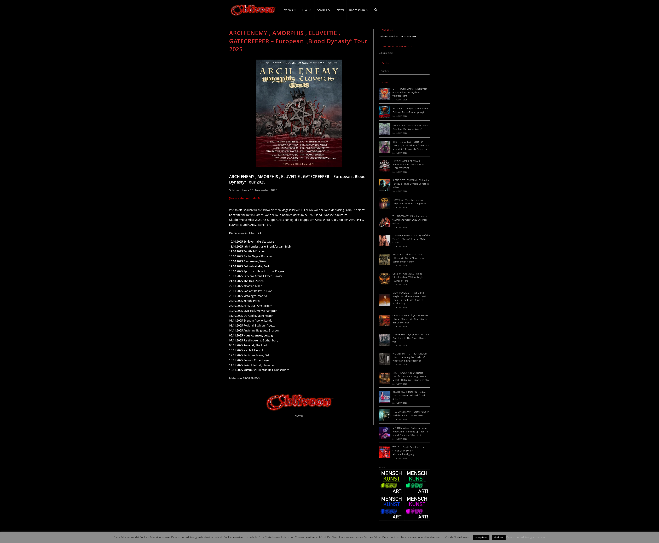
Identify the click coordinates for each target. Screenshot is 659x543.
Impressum (539, 537)
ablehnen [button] (499, 537)
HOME (299, 416)
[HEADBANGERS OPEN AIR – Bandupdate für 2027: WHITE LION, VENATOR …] (384, 166)
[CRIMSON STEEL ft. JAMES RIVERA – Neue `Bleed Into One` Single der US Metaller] (384, 320)
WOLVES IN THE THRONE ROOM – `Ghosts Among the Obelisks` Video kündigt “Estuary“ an (410, 357)
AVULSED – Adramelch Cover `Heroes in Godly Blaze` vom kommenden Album (408, 258)
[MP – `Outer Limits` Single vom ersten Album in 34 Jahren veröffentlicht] (384, 94)
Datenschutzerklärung (519, 537)
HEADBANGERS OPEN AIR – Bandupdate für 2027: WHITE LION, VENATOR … (408, 164)
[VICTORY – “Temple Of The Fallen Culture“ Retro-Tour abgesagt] (384, 112)
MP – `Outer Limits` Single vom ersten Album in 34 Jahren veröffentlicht (409, 92)
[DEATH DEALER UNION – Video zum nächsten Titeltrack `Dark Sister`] (384, 397)
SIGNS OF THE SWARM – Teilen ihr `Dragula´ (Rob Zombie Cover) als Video (410, 184)
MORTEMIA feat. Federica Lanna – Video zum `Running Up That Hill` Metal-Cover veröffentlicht (411, 431)
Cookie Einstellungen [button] (457, 537)
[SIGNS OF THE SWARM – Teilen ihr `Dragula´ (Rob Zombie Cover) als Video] (384, 185)
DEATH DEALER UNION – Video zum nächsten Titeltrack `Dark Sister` (409, 395)
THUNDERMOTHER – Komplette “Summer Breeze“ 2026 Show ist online (409, 220)
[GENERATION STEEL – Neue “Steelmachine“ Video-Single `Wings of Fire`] (384, 279)
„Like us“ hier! (385, 52)
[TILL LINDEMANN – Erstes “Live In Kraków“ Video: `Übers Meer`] (384, 415)
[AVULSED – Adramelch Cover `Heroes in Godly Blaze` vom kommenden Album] (384, 259)
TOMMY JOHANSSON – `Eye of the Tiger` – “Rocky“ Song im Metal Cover (411, 239)
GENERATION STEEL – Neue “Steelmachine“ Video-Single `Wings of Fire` (407, 277)
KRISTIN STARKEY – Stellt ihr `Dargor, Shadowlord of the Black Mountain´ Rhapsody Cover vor (410, 145)
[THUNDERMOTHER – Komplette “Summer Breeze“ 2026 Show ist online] (384, 221)
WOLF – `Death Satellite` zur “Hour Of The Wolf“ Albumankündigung (408, 450)
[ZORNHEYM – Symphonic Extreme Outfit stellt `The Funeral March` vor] (384, 340)
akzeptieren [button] (481, 537)
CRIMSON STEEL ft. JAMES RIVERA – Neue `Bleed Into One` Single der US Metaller (410, 319)
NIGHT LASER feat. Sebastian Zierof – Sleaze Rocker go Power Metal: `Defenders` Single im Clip (410, 376)
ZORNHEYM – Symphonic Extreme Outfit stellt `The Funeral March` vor (410, 338)
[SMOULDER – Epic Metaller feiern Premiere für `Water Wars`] (384, 129)
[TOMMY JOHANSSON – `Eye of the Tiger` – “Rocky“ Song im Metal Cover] (384, 240)
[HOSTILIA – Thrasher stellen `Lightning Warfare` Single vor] (384, 203)
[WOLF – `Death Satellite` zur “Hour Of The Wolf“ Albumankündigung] (384, 452)
